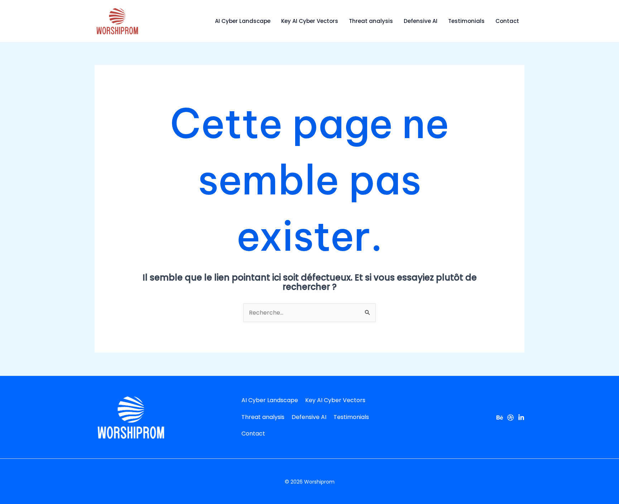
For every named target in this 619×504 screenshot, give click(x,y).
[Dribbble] (510, 417)
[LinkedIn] (521, 417)
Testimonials (466, 21)
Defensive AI (420, 21)
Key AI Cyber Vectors (309, 21)
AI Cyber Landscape (242, 21)
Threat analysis (371, 21)
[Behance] (499, 417)
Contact (507, 21)
